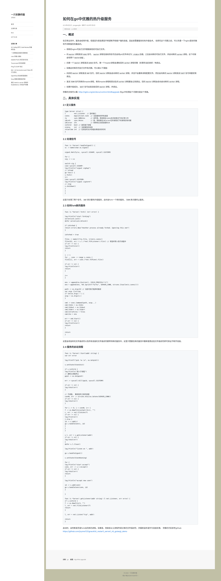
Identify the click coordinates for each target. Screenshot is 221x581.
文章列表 (14, 28)
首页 (12, 24)
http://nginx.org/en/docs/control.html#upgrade (99, 92)
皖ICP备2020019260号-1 (130, 576)
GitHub (14, 37)
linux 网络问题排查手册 (18, 79)
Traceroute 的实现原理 (18, 63)
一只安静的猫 (18, 14)
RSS (12, 33)
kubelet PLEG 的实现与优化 (19, 60)
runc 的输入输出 (16, 56)
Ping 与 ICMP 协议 (16, 67)
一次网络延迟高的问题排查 (19, 53)
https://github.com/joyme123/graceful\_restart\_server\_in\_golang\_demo (95, 531)
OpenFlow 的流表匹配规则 (19, 76)
